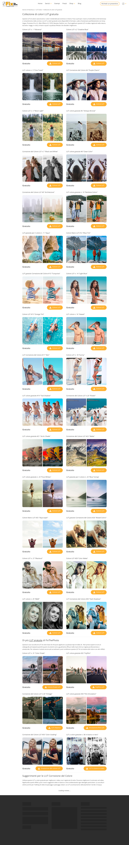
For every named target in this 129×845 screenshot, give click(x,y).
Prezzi (64, 3)
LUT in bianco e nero (96, 768)
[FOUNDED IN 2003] (10, 4)
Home (40, 3)
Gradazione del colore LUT (50, 768)
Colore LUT (56, 63)
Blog (79, 3)
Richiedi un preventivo (110, 4)
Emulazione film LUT (96, 728)
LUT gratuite (35, 640)
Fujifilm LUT (99, 687)
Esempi (57, 3)
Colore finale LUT (53, 687)
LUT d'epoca (55, 728)
